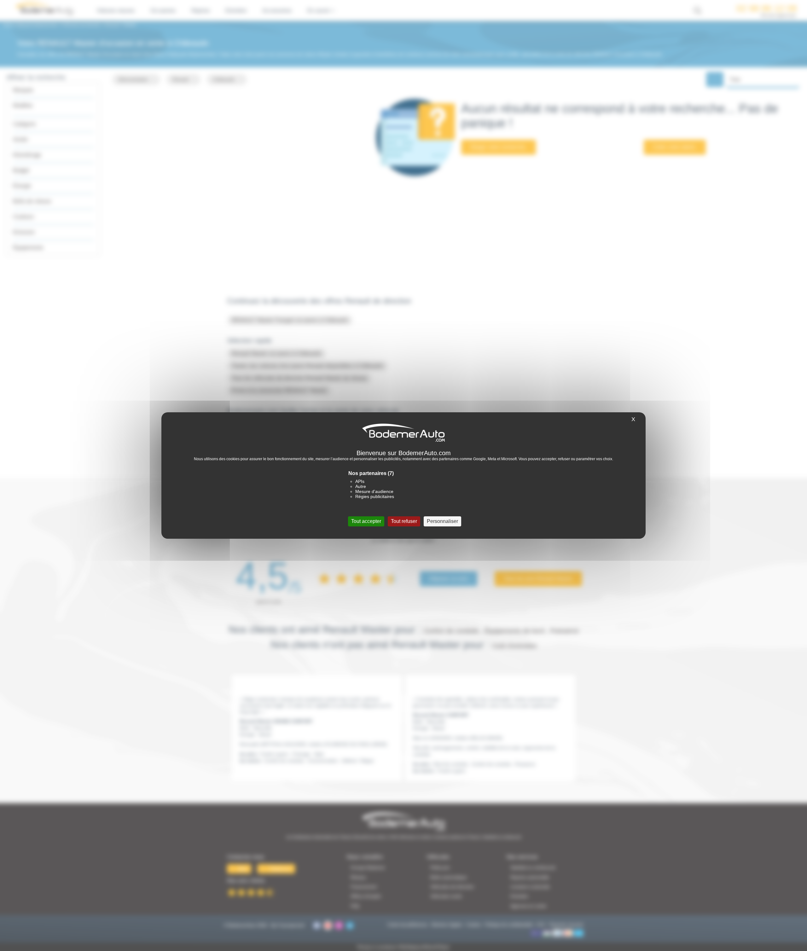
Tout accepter (366, 521)
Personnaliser (442, 521)
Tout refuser (404, 521)
